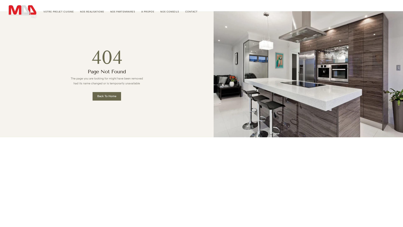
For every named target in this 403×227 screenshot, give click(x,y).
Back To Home (106, 96)
